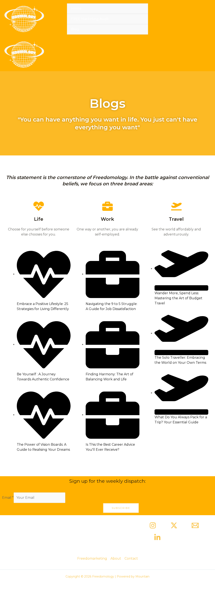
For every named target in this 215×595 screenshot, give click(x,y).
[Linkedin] (157, 537)
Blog (75, 29)
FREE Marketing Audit (90, 19)
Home (76, 9)
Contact (131, 558)
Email (8, 498)
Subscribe (121, 507)
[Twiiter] (174, 525)
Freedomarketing (92, 558)
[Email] (195, 525)
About (115, 558)
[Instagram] (153, 525)
